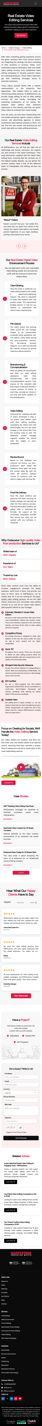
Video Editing (6, 1334)
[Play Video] (21, 767)
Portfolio (4, 1293)
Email (7, 1081)
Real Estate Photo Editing (10, 1327)
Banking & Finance (8, 1369)
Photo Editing (6, 1323)
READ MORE (7, 819)
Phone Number (9, 1097)
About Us (4, 1281)
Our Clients (5, 1296)
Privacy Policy (33, 1416)
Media (3, 1358)
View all (21, 873)
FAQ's (3, 1285)
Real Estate (5, 1350)
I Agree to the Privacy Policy (16, 1132)
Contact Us (8, 783)
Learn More (10, 1182)
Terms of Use (24, 1416)
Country (7, 1089)
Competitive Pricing (13, 633)
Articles (4, 1304)
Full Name (8, 1073)
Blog (2, 1300)
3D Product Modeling (8, 1338)
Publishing (5, 1361)
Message (8, 1104)
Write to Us (8, 1388)
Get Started (21, 35)
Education (5, 1365)
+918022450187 (10, 1384)
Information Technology (9, 1373)
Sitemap (4, 1289)
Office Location (9, 1391)
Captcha (8, 1118)
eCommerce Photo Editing (10, 1331)
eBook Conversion (7, 1319)
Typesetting (5, 1316)
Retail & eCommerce (8, 1354)
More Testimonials (21, 996)
